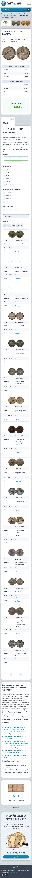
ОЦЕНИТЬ (16, 857)
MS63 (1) (8, 201)
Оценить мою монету (16, 158)
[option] (16, 792)
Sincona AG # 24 (19, 326)
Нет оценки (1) (10, 184)
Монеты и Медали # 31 (21, 271)
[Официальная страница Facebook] (2, 874)
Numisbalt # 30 (19, 244)
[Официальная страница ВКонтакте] (6, 874)
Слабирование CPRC (16, 162)
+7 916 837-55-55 (16, 852)
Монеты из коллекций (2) (13, 209)
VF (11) (8, 172)
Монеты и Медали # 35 (21, 298)
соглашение (14, 872)
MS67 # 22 (18, 591)
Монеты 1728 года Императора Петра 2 (16, 770)
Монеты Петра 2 (24, 14)
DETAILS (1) (9, 192)
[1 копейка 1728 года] (16, 53)
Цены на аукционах (8, 121)
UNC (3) (8, 181)
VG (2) (7, 169)
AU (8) (7, 178)
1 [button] (14, 807)
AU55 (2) (8, 195)
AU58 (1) (8, 198)
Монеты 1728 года (10, 15)
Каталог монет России (8, 14)
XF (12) (8, 175)
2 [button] (16, 807)
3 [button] (18, 807)
